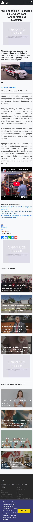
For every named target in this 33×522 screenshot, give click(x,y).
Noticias (19, 496)
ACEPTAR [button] (24, 510)
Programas (5, 499)
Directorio (19, 494)
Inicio (18, 487)
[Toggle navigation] (26, 2)
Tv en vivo (4, 492)
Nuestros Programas (23, 498)
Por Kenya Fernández (8, 87)
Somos (18, 492)
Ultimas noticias (6, 494)
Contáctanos (20, 490)
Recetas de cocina (7, 497)
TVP (2, 490)
